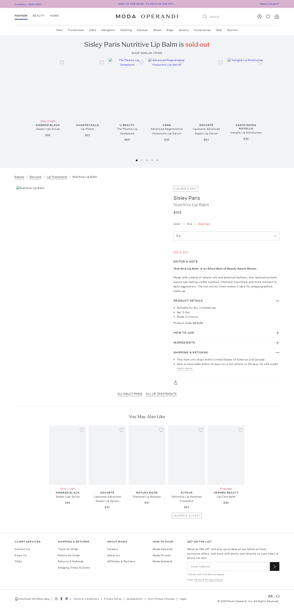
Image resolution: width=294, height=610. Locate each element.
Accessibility (135, 598)
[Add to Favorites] (62, 62)
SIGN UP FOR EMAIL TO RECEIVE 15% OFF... (147, 3)
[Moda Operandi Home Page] (147, 16)
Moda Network (163, 561)
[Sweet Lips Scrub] (47, 87)
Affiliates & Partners (121, 561)
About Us (113, 555)
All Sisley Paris (129, 393)
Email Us (21, 555)
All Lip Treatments (161, 393)
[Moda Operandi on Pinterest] (66, 599)
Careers (112, 549)
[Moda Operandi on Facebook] (61, 599)
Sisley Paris (186, 198)
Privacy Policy (113, 598)
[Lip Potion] (87, 87)
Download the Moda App (33, 598)
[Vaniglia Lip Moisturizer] (246, 87)
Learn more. (185, 368)
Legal (183, 598)
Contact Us (22, 549)
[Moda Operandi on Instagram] (56, 599)
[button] (137, 160)
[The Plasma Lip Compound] (127, 87)
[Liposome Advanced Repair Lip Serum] (206, 87)
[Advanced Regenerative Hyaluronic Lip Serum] (166, 87)
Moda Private (162, 555)
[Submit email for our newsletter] (274, 566)
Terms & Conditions (86, 598)
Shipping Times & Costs (74, 567)
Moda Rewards (163, 549)
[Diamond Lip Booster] (147, 455)
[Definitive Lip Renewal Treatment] (186, 455)
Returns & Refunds (71, 561)
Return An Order (69, 555)
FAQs (18, 561)
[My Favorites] (268, 16)
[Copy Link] (226, 382)
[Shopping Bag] (276, 16)
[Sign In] (259, 16)
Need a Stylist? (269, 3)
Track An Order (68, 549)
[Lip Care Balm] (226, 455)
